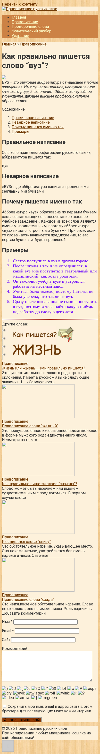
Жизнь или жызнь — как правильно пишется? (43, 368)
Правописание (25, 22)
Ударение (20, 35)
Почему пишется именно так (38, 127)
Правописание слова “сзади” (28, 599)
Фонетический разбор (31, 31)
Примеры (20, 131)
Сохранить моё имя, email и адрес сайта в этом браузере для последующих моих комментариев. (47, 708)
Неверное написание (31, 122)
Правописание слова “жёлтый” (30, 426)
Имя (7, 621)
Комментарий (14, 648)
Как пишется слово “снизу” (26, 541)
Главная (19, 17)
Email (8, 630)
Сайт (6, 639)
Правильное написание (33, 117)
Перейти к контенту (20, 4)
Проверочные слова (30, 26)
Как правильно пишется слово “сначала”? (39, 484)
